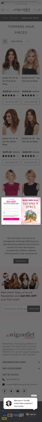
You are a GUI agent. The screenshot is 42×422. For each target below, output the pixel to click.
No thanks (11, 222)
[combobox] (5, 213)
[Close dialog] (39, 198)
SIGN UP (11, 219)
